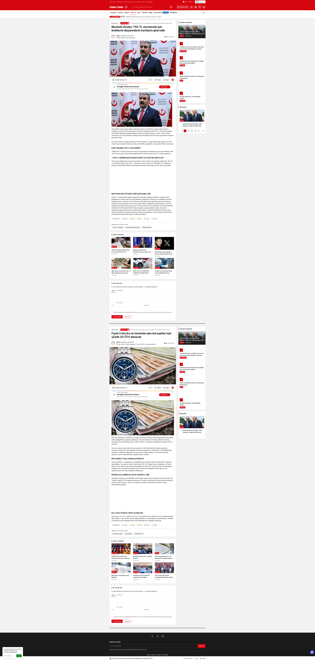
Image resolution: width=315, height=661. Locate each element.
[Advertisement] (142, 179)
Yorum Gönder (117, 317)
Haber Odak (116, 7)
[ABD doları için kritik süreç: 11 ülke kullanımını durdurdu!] (121, 267)
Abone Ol (201, 646)
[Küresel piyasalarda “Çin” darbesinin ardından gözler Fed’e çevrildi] (164, 552)
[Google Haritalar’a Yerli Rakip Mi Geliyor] (191, 93)
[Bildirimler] (203, 7)
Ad (112, 305)
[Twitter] (157, 636)
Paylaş (203, 658)
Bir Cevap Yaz (117, 283)
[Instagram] (163, 636)
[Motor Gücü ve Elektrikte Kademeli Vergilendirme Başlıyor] (142, 267)
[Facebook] (152, 636)
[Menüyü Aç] (126, 7)
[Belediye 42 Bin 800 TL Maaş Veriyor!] (142, 552)
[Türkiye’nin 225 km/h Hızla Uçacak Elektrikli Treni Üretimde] (164, 267)
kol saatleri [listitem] (128, 533)
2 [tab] (188, 130)
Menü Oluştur (149, 2)
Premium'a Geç (184, 7)
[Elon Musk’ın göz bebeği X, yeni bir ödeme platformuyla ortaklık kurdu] (164, 247)
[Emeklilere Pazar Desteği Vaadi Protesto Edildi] (142, 571)
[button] (195, 7)
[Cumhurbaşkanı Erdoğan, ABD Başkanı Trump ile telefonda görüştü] (191, 31)
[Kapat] (172, 85)
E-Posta (146, 305)
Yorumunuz (119, 290)
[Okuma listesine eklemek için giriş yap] (172, 79)
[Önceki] (122, 16)
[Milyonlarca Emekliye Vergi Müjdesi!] (121, 571)
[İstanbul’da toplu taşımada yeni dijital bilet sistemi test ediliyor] (191, 60)
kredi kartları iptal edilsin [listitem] (133, 227)
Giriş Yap (128, 317)
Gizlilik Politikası (7, 655)
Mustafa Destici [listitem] (146, 227)
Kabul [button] (19, 655)
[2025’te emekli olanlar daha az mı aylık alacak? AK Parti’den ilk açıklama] (121, 247)
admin (118, 35)
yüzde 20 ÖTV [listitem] (139, 533)
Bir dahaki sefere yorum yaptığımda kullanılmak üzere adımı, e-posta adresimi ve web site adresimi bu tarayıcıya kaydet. (143, 312)
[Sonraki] (124, 16)
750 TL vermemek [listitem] (118, 227)
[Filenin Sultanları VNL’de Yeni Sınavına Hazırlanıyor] (191, 75)
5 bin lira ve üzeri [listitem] (117, 533)
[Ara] (191, 7)
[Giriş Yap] (199, 7)
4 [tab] (195, 130)
